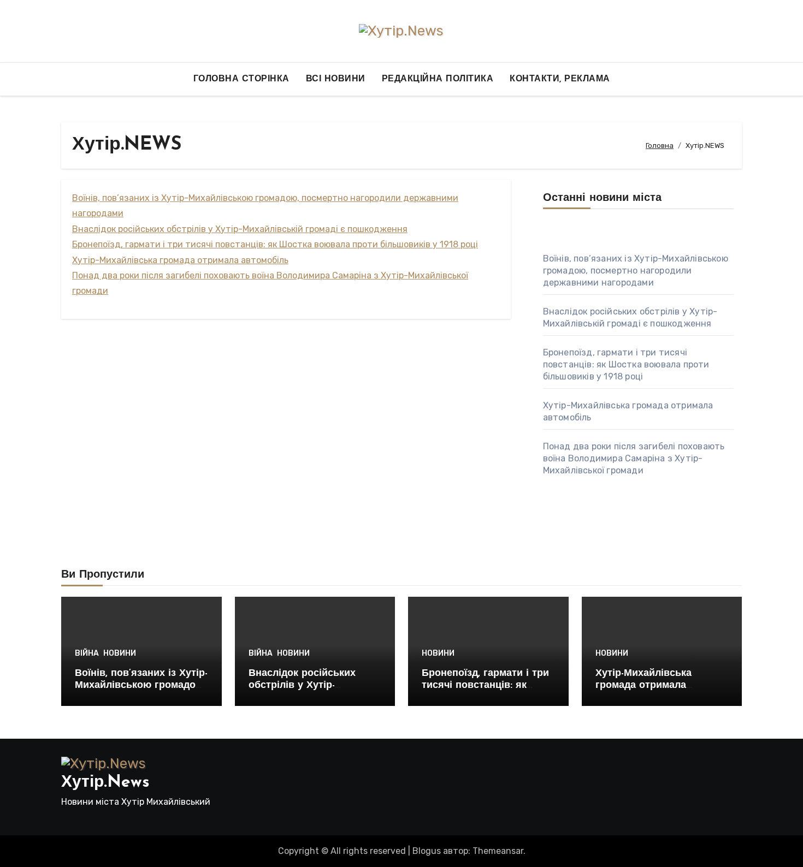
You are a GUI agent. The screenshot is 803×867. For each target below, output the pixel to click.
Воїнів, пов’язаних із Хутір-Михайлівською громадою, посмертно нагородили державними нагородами (635, 270)
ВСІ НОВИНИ (335, 79)
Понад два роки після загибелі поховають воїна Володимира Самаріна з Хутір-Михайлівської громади (634, 458)
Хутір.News (105, 782)
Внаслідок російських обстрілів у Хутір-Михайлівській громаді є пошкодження (240, 229)
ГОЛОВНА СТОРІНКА (241, 79)
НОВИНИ (119, 653)
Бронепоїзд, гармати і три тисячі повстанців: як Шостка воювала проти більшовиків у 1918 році (275, 244)
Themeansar (498, 851)
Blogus (426, 851)
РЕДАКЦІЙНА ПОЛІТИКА (438, 79)
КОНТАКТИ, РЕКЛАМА (560, 79)
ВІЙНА (87, 653)
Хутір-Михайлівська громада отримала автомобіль (180, 260)
